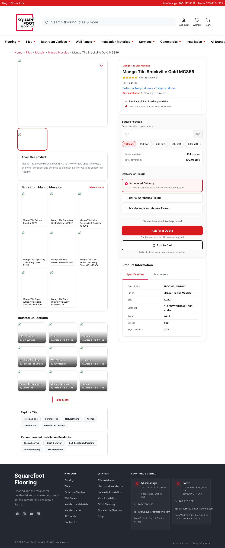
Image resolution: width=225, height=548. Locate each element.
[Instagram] (24, 514)
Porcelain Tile (31, 418)
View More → (96, 187)
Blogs (101, 516)
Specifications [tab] (135, 274)
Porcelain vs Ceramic (54, 425)
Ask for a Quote (162, 230)
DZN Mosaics (59, 364)
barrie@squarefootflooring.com (193, 508)
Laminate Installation (109, 492)
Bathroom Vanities (54, 41)
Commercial (169, 41)
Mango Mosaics (58, 52)
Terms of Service (201, 543)
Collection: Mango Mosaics (138, 88)
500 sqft (176, 143)
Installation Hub (73, 510)
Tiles (28, 41)
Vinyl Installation (107, 498)
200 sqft (144, 143)
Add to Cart (164, 245)
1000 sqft (193, 143)
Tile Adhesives (31, 443)
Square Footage (132, 121)
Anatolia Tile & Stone (63, 340)
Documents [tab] (161, 274)
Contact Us (17, 3)
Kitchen (90, 418)
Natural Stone (72, 418)
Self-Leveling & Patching (81, 443)
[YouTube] (31, 514)
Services (145, 41)
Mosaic (40, 52)
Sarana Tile (28, 388)
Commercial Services (110, 510)
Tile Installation (55, 449)
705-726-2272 (187, 501)
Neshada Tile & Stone (33, 364)
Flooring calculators (155, 93)
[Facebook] (17, 514)
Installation (194, 41)
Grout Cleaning (106, 504)
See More (63, 399)
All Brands (70, 516)
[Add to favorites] (101, 65)
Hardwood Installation (110, 486)
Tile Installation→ (133, 93)
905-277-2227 (145, 504)
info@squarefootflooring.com (152, 511)
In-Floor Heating (32, 449)
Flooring (11, 41)
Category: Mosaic (166, 88)
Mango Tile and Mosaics (136, 65)
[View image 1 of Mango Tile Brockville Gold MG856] (32, 139)
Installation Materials (115, 41)
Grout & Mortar (54, 443)
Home (18, 52)
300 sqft (160, 143)
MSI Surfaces (29, 340)
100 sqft (129, 143)
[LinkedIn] (38, 514)
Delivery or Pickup (133, 174)
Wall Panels (84, 41)
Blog (4, 3)
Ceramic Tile (51, 418)
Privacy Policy (180, 543)
